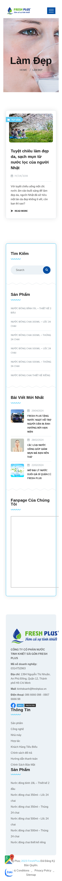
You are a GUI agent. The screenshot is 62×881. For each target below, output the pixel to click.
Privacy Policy (43, 870)
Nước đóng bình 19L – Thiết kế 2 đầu (31, 310)
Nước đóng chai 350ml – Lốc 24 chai (31, 324)
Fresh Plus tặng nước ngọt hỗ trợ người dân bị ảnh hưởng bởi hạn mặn (39, 423)
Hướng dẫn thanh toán (24, 758)
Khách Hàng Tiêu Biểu (24, 746)
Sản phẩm (17, 723)
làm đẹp (37, 70)
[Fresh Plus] (19, 11)
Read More (21, 210)
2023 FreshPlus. (31, 861)
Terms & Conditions (17, 870)
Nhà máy (16, 735)
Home (24, 70)
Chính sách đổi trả (21, 752)
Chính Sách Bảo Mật (23, 764)
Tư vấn (15, 120)
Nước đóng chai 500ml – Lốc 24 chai (31, 351)
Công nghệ (17, 729)
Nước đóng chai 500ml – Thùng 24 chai (31, 364)
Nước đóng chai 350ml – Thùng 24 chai (31, 337)
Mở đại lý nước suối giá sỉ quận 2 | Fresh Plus (39, 474)
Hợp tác (15, 741)
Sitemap (31, 874)
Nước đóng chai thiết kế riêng (30, 375)
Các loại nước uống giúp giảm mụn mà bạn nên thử (38, 451)
